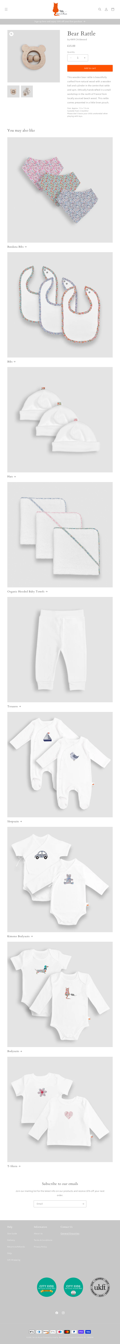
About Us (38, 1233)
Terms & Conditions (43, 1240)
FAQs (9, 1253)
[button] (6, 9)
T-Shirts (12, 1166)
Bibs (9, 361)
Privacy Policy (40, 1246)
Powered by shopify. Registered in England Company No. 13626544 (68, 1337)
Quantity (71, 52)
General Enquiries (70, 1233)
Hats (10, 476)
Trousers (12, 706)
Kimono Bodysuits (18, 936)
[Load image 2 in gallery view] (27, 91)
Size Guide (12, 1233)
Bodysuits (13, 1051)
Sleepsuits (13, 821)
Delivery (11, 1240)
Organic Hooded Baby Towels (25, 591)
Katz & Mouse (37, 1337)
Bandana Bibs (15, 246)
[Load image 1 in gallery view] (13, 91)
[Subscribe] (83, 1203)
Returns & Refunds (16, 1246)
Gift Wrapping (13, 1260)
